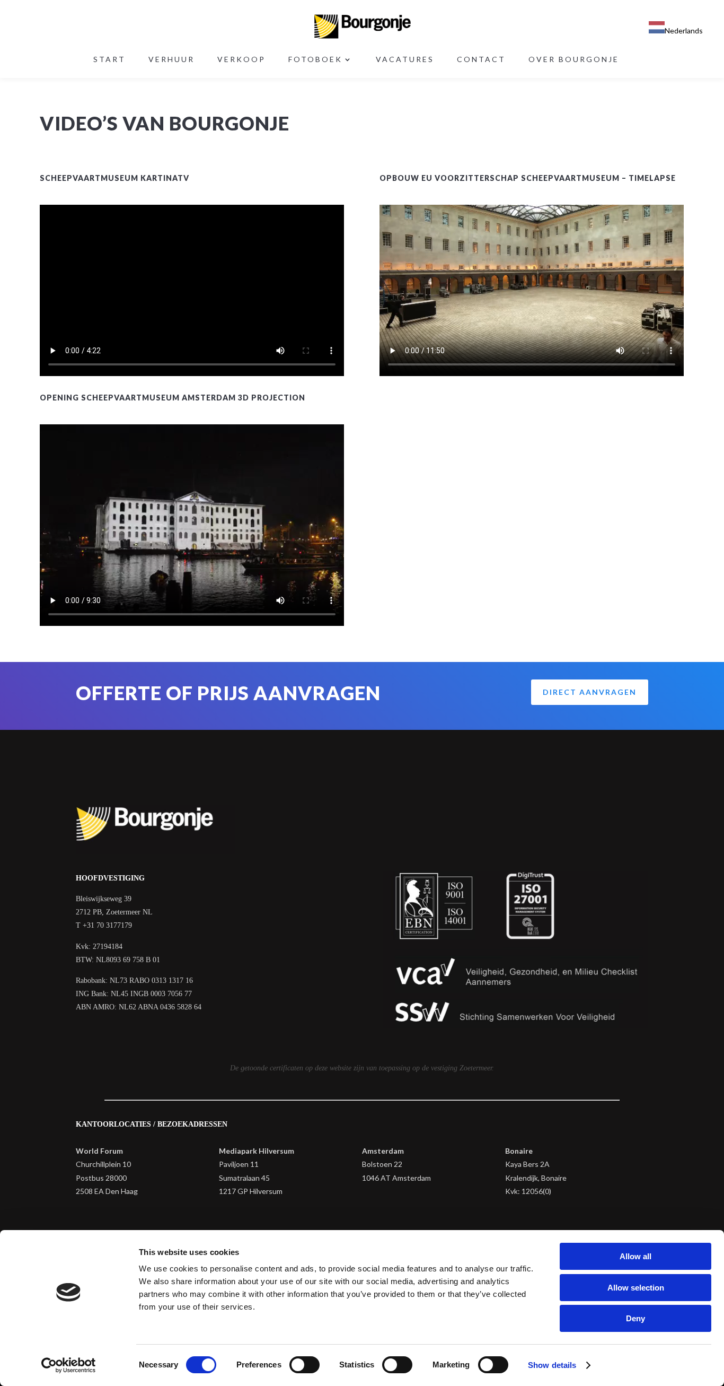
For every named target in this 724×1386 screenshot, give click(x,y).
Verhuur (171, 60)
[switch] (304, 1364)
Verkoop (241, 60)
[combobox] (675, 29)
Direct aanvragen (590, 691)
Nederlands (684, 30)
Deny (635, 1318)
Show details (552, 1365)
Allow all (635, 1256)
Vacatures (405, 60)
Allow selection (635, 1287)
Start (109, 60)
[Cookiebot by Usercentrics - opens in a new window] (68, 1365)
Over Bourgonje (573, 60)
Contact (481, 60)
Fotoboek (315, 60)
